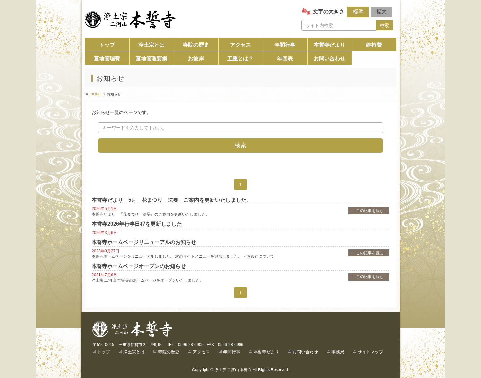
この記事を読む (369, 210)
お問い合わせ (329, 58)
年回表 (285, 58)
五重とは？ (240, 58)
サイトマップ (370, 352)
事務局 (337, 352)
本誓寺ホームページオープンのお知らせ (139, 266)
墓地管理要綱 (151, 58)
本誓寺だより (329, 44)
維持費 (374, 44)
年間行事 (285, 44)
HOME (95, 94)
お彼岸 (196, 58)
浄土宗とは (151, 44)
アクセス (240, 44)
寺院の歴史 (196, 44)
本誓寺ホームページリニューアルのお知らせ (144, 242)
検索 (384, 25)
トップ (107, 44)
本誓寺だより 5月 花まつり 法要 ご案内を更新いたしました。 (172, 200)
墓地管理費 (107, 58)
